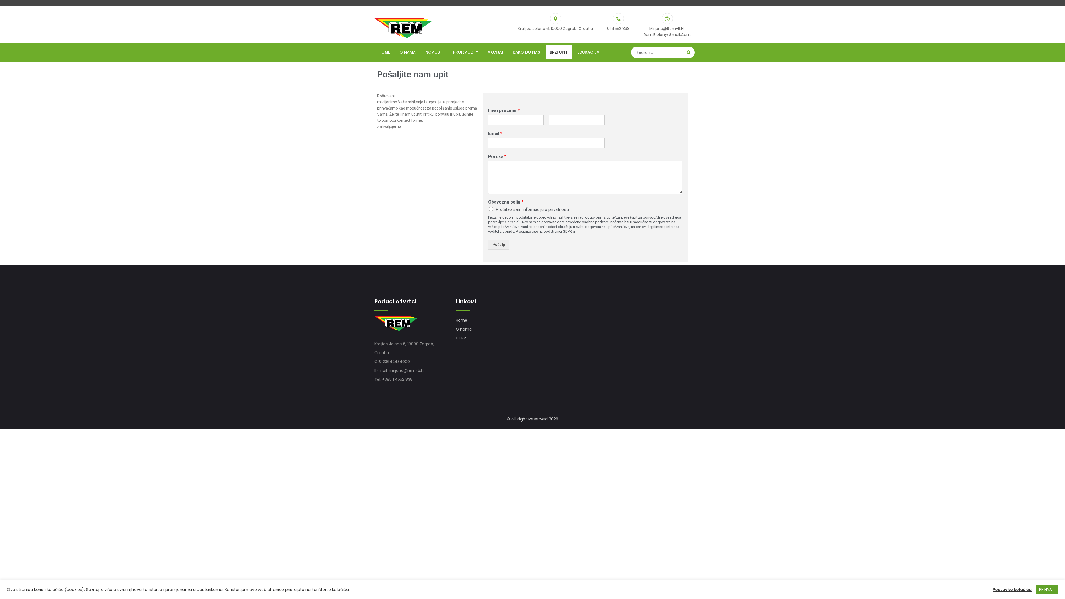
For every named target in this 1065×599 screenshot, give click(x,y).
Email (495, 133)
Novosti (434, 52)
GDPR (461, 338)
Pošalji (499, 244)
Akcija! (495, 52)
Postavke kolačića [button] (1012, 589)
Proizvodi (464, 52)
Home (384, 52)
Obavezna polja (505, 202)
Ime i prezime (504, 110)
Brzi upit (559, 52)
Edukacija (588, 52)
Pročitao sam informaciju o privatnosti (532, 209)
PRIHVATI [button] (1047, 589)
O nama (408, 52)
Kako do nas (526, 52)
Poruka (497, 156)
